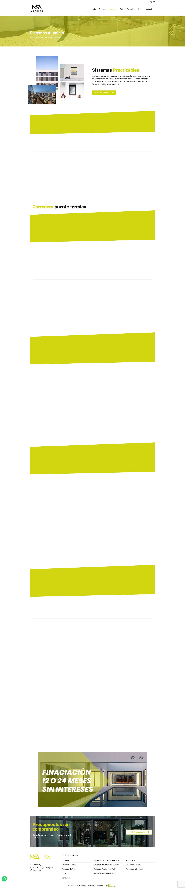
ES (151, 2)
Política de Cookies (133, 865)
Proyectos (131, 9)
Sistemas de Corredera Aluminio (106, 865)
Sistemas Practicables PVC (104, 869)
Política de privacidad (134, 869)
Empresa (102, 9)
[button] (104, 92)
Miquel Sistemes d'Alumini (85, 886)
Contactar (149, 9)
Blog (140, 9)
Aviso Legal (130, 860)
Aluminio (113, 9)
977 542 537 (37, 870)
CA (154, 2)
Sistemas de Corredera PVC (105, 873)
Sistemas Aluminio (69, 865)
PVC (121, 9)
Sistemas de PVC (68, 869)
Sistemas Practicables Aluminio (106, 860)
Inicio (94, 9)
